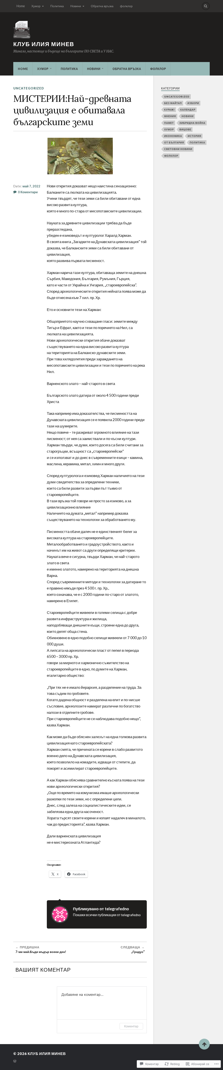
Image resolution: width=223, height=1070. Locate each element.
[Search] (206, 6)
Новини (75, 6)
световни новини (178, 149)
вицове (185, 129)
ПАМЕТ (169, 122)
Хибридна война (192, 122)
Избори (193, 103)
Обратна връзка (102, 6)
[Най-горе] (204, 1044)
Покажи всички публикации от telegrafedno (107, 915)
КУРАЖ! (169, 109)
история (194, 135)
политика (197, 142)
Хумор (36, 6)
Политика (57, 6)
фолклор (126, 6)
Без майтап (173, 103)
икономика (173, 135)
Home (21, 6)
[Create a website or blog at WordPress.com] (14, 1061)
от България (174, 142)
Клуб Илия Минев (43, 44)
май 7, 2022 (31, 186)
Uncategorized (28, 88)
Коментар (131, 1026)
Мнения (170, 116)
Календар (187, 109)
